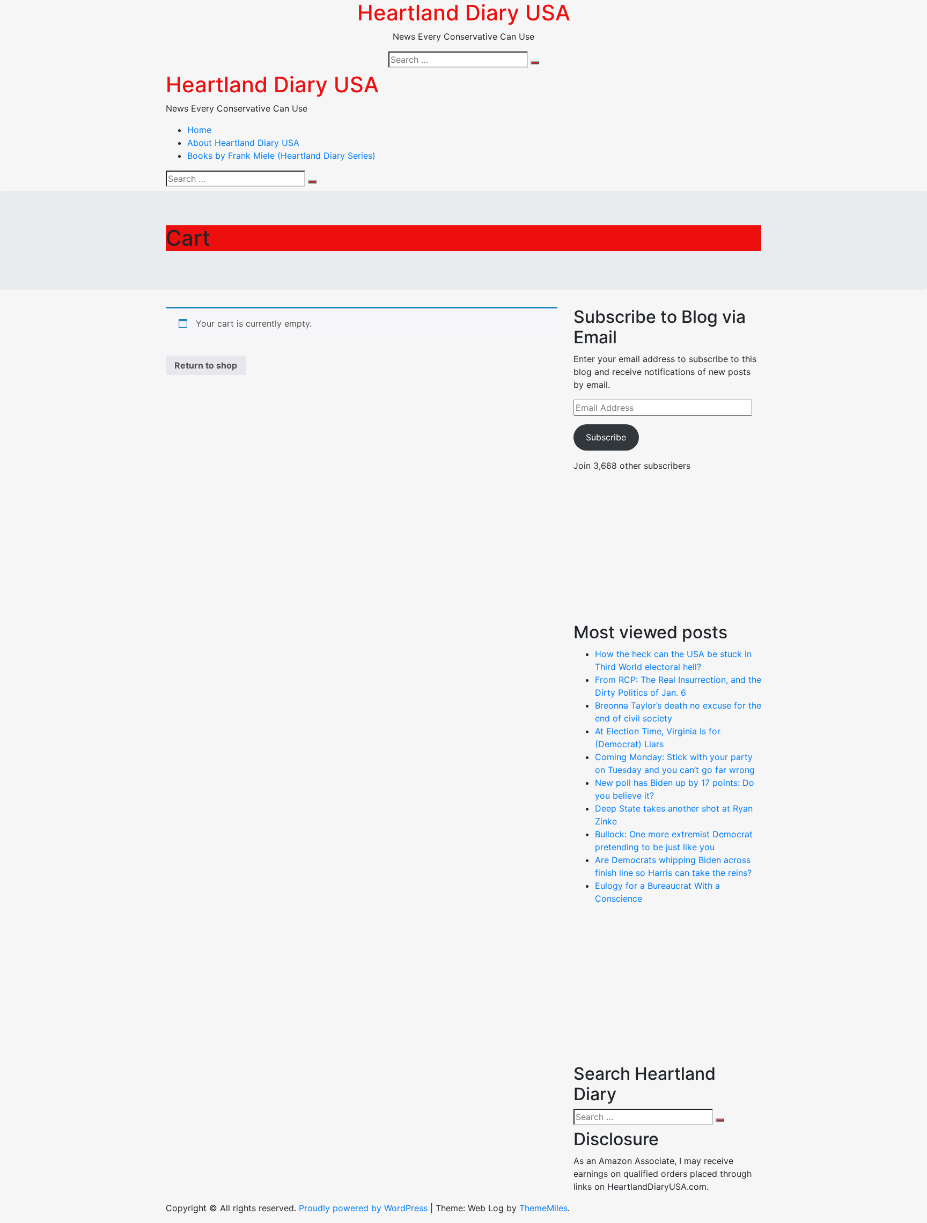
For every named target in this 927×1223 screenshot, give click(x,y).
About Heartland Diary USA (243, 142)
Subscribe (606, 437)
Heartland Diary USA (272, 84)
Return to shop (205, 365)
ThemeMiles (543, 1208)
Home (199, 129)
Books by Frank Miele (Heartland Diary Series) (281, 155)
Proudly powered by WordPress (364, 1208)
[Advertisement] (667, 547)
